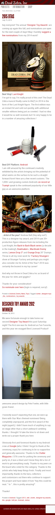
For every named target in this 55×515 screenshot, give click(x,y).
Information (19, 6)
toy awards (20, 296)
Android (24, 165)
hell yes (14, 500)
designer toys (46, 294)
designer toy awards (43, 498)
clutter (38, 294)
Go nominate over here (13, 287)
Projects (5, 6)
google (8, 500)
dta (4, 296)
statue (27, 500)
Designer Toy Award (19, 322)
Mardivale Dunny (38, 249)
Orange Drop (34, 253)
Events (18, 294)
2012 (24, 498)
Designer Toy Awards (37, 25)
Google (13, 446)
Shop (30, 6)
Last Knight (18, 94)
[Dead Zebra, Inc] (15, 2)
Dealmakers (22, 249)
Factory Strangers (40, 256)
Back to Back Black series (29, 246)
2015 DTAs (8, 16)
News (23, 294)
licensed (21, 500)
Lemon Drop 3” (16, 253)
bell (28, 498)
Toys (27, 294)
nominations (10, 296)
